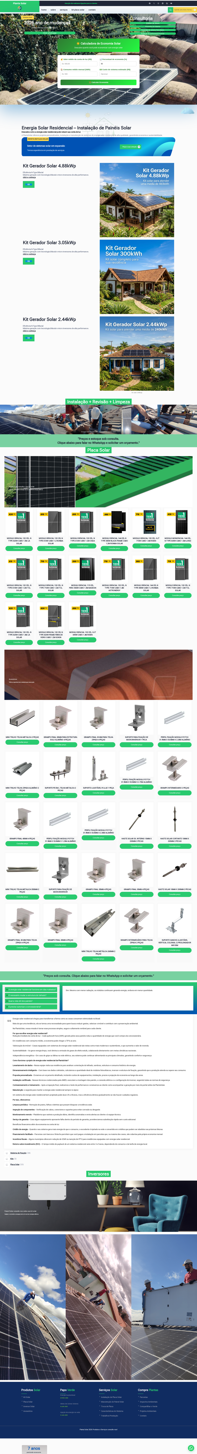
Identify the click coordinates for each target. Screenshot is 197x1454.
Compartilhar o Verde (148, 1406)
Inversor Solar (29, 1406)
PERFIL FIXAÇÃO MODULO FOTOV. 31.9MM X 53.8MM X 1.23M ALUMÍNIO (60, 840)
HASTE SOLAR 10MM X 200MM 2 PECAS (174, 889)
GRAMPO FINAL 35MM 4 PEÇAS (98, 889)
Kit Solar (26, 1397)
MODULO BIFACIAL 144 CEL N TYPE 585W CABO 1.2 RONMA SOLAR (146, 587)
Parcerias (144, 1397)
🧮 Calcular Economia (98, 82)
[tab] (31, 989)
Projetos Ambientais (148, 1411)
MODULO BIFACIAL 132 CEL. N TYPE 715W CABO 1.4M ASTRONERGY (114, 587)
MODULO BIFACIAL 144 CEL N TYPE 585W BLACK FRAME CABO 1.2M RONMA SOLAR (114, 540)
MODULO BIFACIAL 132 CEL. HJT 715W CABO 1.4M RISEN (146, 539)
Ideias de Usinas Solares (69, 1404)
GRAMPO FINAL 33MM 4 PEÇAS (136, 889)
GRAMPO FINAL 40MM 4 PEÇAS (22, 839)
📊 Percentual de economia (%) (113, 59)
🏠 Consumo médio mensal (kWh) (75, 70)
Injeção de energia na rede (70, 1412)
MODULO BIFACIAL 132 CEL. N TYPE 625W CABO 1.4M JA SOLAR (19, 634)
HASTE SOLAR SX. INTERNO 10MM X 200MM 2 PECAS (137, 840)
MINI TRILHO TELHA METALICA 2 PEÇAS (22, 737)
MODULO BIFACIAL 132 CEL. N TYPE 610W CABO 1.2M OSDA (82, 539)
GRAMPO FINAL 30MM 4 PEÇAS (60, 940)
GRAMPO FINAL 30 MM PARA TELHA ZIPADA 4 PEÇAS (22, 941)
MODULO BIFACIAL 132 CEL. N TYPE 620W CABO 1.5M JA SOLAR (19, 540)
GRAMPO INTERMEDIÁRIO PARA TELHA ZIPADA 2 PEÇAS (137, 941)
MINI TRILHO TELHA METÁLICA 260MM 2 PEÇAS (98, 952)
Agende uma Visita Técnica (183, 10)
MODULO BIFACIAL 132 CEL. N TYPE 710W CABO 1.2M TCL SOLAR (51, 587)
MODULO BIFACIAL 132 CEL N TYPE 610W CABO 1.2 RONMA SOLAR (51, 540)
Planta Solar (19, 3)
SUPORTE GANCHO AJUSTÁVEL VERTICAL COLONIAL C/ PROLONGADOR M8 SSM (174, 942)
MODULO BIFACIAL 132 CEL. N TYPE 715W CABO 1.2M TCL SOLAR (178, 587)
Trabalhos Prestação (109, 1416)
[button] (191, 1448)
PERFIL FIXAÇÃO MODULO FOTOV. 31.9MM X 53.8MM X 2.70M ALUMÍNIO (136, 780)
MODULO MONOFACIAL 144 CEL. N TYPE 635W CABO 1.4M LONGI (178, 539)
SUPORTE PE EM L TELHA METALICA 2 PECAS (60, 789)
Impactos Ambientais (148, 1402)
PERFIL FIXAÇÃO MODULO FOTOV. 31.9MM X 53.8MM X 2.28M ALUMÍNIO (174, 738)
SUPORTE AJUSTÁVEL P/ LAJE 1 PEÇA (98, 788)
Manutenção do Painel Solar (112, 1402)
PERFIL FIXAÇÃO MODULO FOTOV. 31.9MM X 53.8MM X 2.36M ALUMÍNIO (98, 831)
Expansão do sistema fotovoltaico (152, 30)
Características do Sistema (112, 1411)
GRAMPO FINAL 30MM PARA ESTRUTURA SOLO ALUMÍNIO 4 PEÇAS (60, 738)
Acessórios (27, 1411)
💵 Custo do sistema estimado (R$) (115, 70)
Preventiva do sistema (152, 26)
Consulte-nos (14, 494)
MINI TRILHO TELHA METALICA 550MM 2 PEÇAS (22, 890)
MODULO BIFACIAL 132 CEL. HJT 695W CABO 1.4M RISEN (82, 633)
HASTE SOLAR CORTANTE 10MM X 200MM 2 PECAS (174, 840)
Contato (143, 1416)
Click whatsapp (49, 33)
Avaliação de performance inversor (152, 33)
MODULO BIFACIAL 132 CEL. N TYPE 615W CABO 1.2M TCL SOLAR (19, 587)
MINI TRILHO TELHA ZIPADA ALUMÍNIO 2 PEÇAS (22, 789)
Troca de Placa (107, 1406)
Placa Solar (28, 1402)
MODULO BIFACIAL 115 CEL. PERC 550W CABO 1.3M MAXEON (82, 586)
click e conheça (29, 177)
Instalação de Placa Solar (111, 1397)
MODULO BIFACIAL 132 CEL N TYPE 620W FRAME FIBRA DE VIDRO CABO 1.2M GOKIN (51, 634)
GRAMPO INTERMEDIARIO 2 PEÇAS (174, 788)
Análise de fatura (152, 23)
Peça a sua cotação (130, 147)
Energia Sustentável (67, 1395)
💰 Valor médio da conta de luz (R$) (76, 59)
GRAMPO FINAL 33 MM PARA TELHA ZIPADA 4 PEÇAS (98, 738)
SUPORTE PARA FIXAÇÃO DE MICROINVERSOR (60, 890)
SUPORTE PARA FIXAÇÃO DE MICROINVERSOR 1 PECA (136, 738)
